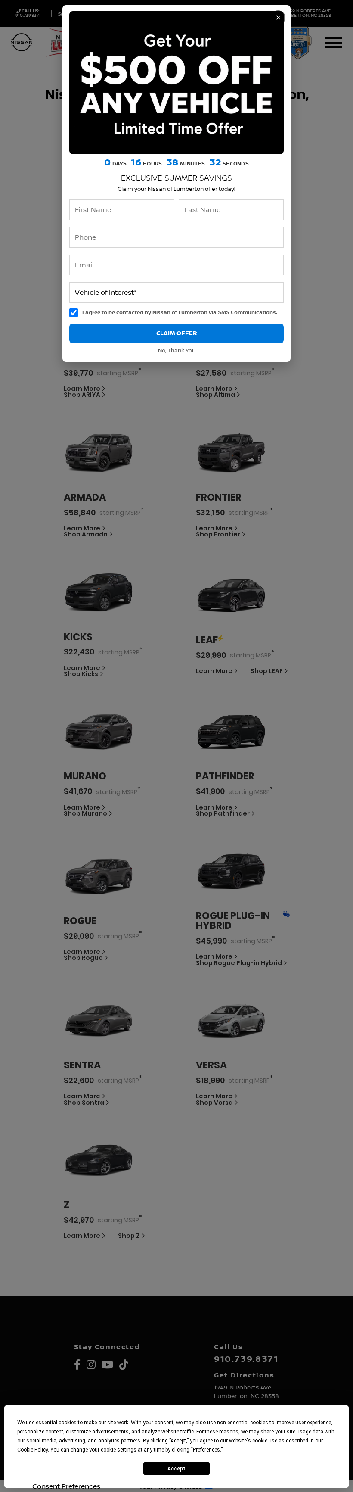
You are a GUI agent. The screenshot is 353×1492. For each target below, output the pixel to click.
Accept (176, 1469)
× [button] (278, 17)
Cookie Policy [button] (32, 1450)
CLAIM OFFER (176, 333)
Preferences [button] (206, 1450)
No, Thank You (176, 351)
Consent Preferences (66, 1486)
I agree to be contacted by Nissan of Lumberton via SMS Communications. (179, 312)
